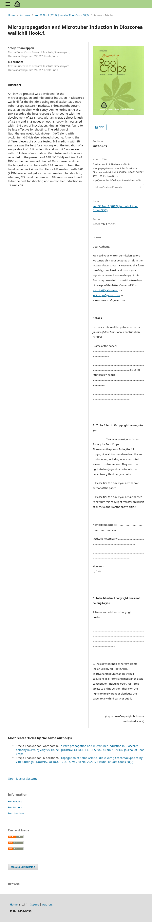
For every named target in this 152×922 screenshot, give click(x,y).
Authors (47, 904)
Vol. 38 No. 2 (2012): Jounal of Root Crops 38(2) (62, 15)
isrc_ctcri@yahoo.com (105, 290)
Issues (34, 904)
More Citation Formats (108, 187)
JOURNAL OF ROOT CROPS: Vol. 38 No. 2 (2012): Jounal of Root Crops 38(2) (84, 762)
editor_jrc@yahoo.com (106, 295)
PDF (101, 127)
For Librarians (16, 813)
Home (11, 15)
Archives (25, 15)
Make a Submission (23, 867)
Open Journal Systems (22, 778)
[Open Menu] (8, 4)
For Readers (15, 801)
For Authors (15, 807)
